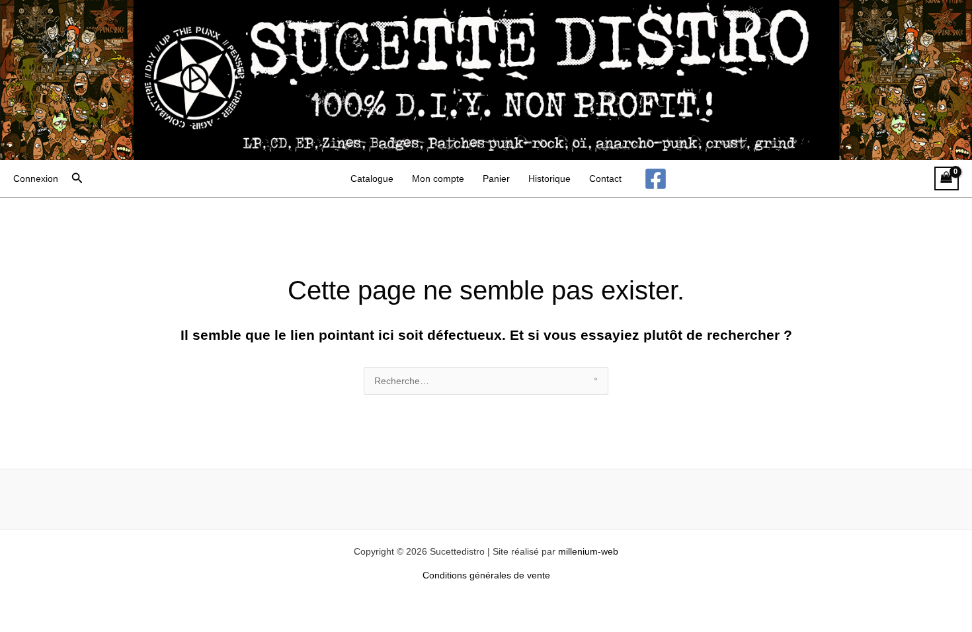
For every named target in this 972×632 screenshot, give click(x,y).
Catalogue (371, 178)
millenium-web (588, 551)
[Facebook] (655, 178)
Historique (549, 178)
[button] (77, 178)
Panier (496, 178)
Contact (605, 178)
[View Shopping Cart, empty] (946, 179)
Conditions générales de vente (486, 575)
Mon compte (438, 178)
